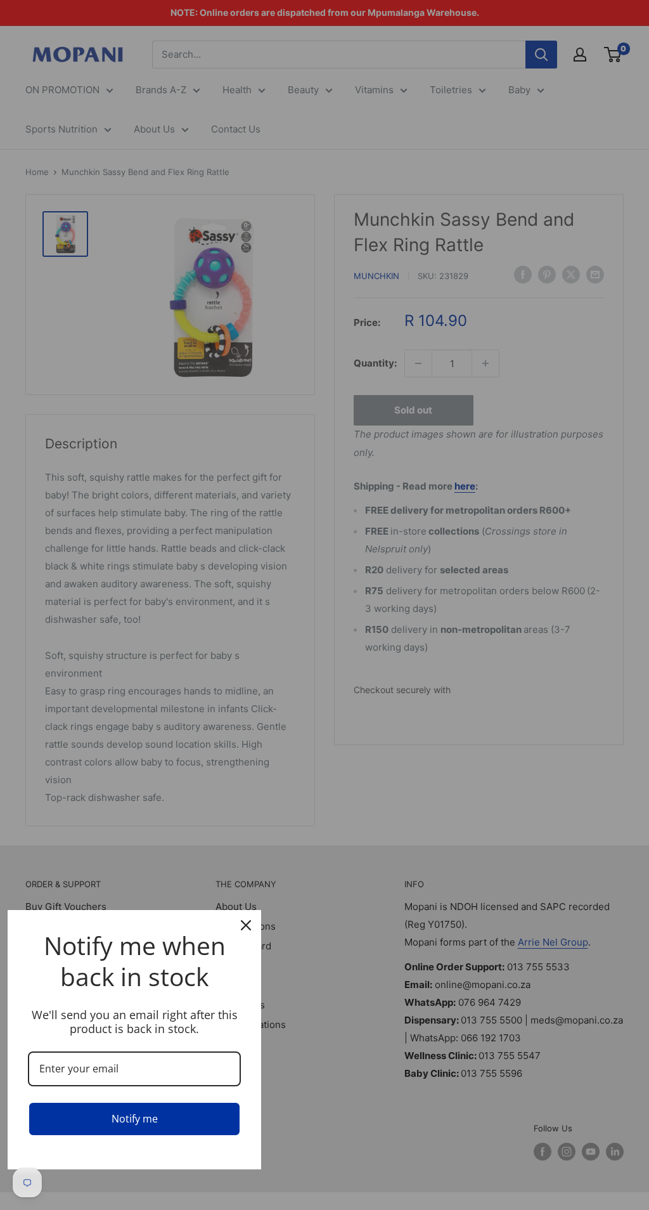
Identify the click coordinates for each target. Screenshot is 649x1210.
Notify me (135, 1119)
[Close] (246, 925)
